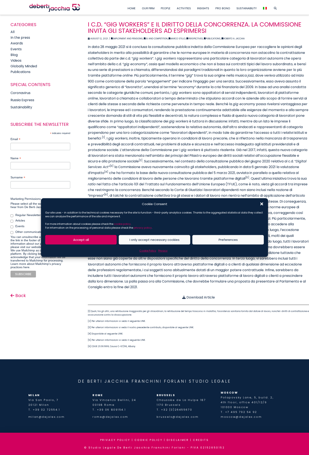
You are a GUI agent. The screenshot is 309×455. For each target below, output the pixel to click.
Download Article (200, 297)
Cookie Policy (147, 250)
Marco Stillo (177, 38)
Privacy (163, 250)
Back (20, 295)
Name (16, 158)
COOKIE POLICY (149, 440)
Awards (17, 43)
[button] (262, 204)
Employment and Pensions (128, 38)
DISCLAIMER (178, 440)
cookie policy (122, 224)
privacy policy (143, 227)
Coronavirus (20, 92)
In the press (20, 37)
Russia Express (22, 100)
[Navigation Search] (275, 7)
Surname (18, 177)
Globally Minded (24, 66)
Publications (213, 38)
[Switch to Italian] (265, 7)
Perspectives (195, 38)
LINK (142, 321)
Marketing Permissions (26, 198)
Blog (14, 54)
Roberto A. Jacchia (234, 38)
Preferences (228, 239)
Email (15, 139)
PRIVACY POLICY (115, 440)
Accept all (81, 239)
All (13, 31)
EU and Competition (156, 38)
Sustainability (21, 107)
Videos (16, 60)
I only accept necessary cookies (154, 239)
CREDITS (201, 440)
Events (16, 49)
